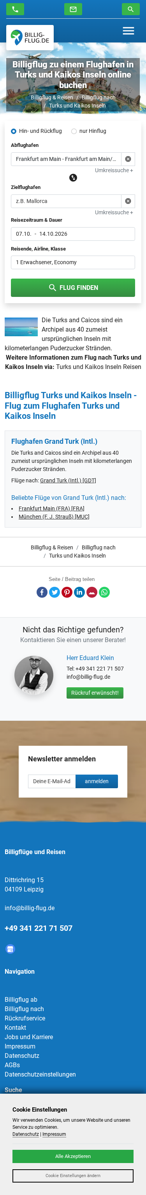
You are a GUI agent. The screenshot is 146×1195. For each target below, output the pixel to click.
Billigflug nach (99, 97)
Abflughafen (25, 145)
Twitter (54, 592)
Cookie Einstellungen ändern (73, 1175)
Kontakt (15, 1027)
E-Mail (91, 592)
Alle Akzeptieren (73, 1156)
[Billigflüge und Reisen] (30, 37)
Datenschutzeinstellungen (40, 1074)
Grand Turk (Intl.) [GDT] (68, 480)
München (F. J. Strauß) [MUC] (54, 517)
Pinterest (67, 592)
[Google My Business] (10, 949)
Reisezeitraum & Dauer (36, 220)
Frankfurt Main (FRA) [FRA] (51, 508)
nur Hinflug (92, 131)
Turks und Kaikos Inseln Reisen (98, 367)
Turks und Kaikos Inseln (77, 105)
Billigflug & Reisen (52, 97)
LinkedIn (79, 592)
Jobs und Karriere (29, 1037)
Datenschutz (22, 1055)
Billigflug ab (21, 999)
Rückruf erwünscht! (95, 693)
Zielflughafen (25, 187)
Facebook (42, 592)
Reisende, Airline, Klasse (38, 249)
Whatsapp (104, 592)
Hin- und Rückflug (40, 131)
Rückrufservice (25, 1018)
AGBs (12, 1065)
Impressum (20, 1046)
